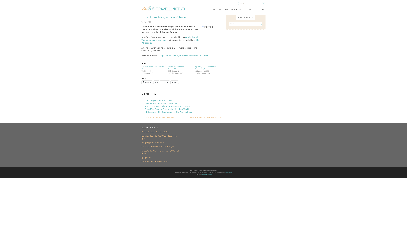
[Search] (263, 3)
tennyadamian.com (207, 174)
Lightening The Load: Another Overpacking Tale (205, 68)
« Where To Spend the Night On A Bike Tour (157, 117)
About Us (251, 9)
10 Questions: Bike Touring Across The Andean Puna (168, 112)
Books (234, 9)
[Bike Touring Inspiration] (163, 10)
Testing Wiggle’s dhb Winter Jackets (152, 142)
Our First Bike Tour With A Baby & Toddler (154, 162)
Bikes (241, 9)
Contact (262, 9)
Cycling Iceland (146, 157)
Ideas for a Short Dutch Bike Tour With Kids (155, 132)
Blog (226, 9)
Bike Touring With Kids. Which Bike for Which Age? (157, 147)
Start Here (216, 9)
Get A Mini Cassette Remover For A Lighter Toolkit (167, 109)
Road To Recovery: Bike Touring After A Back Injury (167, 106)
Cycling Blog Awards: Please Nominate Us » (205, 117)
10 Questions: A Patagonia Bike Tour (161, 103)
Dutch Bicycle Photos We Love (158, 100)
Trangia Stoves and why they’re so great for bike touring (183, 55)
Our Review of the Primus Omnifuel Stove (177, 68)
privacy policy (228, 172)
